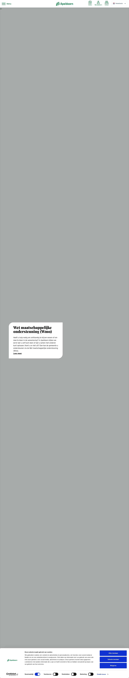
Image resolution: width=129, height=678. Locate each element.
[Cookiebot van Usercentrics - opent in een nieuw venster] (12, 674)
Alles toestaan (113, 653)
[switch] (55, 674)
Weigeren (113, 665)
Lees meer (17, 353)
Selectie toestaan (113, 659)
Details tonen (101, 674)
